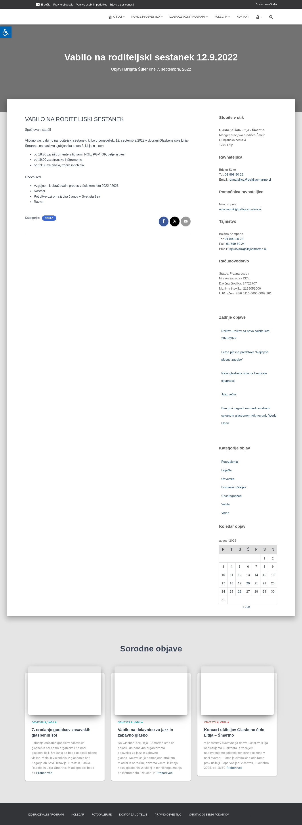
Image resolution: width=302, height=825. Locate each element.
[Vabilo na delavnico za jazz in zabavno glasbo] (151, 690)
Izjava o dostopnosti (122, 4)
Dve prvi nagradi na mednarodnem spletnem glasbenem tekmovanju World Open (249, 415)
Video (225, 512)
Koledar (221, 16)
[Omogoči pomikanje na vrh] (293, 816)
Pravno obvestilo (63, 4)
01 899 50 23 (234, 174)
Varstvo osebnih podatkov (91, 4)
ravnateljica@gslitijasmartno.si (250, 179)
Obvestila (227, 479)
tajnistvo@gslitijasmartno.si (247, 249)
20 (248, 583)
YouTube (32, 5)
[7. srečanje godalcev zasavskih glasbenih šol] (64, 690)
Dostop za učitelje (266, 4)
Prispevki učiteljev (233, 487)
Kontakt (243, 16)
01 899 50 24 (235, 243)
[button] (123, 16)
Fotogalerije (102, 814)
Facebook (26, 5)
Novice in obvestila (146, 16)
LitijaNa (226, 470)
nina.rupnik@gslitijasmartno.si (240, 209)
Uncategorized (231, 496)
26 (239, 591)
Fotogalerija (229, 461)
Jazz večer (229, 394)
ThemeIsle (269, 815)
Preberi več (44, 772)
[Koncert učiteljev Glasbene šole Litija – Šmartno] (237, 690)
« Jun (246, 606)
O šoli (117, 16)
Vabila (49, 218)
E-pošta (45, 4)
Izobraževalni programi (187, 16)
